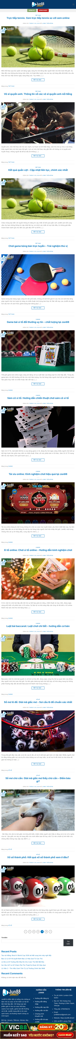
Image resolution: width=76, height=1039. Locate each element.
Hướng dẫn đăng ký (42, 998)
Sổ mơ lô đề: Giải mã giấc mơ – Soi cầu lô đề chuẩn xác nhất (38, 702)
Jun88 (3, 999)
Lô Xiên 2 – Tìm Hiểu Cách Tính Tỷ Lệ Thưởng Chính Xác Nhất (23, 968)
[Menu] (73, 4)
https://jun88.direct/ (67, 1018)
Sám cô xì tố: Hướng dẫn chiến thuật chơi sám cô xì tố (38, 398)
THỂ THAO (38, 15)
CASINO (38, 319)
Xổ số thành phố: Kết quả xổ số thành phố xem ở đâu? (38, 857)
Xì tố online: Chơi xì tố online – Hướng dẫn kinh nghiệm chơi (38, 550)
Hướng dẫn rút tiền (41, 1010)
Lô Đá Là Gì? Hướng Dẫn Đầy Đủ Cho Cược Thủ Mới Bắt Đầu (22, 962)
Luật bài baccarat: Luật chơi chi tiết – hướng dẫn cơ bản (38, 626)
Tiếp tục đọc (38, 79)
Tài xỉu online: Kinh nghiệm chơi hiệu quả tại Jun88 (38, 474)
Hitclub (22, 1020)
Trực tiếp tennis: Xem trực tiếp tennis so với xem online (38, 18)
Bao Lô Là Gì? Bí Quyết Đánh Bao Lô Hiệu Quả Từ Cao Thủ (21, 959)
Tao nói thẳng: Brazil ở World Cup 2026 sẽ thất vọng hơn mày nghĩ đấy (26, 955)
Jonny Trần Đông (47, 23)
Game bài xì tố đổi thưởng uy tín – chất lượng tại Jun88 (38, 322)
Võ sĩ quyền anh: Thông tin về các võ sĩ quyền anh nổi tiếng (38, 94)
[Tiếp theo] (50, 931)
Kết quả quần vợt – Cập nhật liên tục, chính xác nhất (38, 170)
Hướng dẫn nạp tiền (42, 1007)
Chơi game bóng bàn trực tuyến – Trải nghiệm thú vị (38, 246)
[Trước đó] (25, 931)
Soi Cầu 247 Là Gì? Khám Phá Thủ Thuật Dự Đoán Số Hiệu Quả (23, 965)
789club (16, 1020)
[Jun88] (38, 4)
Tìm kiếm (4, 937)
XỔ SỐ (38, 699)
